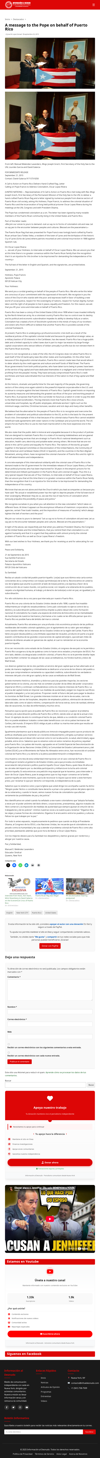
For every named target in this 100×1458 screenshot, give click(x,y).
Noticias (44, 1382)
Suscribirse (89, 1432)
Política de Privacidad (22, 1454)
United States (50, 913)
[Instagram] (20, 1407)
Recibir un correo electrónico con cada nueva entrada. (33, 1055)
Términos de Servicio (44, 1454)
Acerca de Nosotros (78, 1454)
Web (9, 1031)
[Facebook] (6, 1407)
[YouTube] (26, 1407)
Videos (44, 1401)
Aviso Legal (61, 1454)
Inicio (7, 19)
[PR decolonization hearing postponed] (80, 886)
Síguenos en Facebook (24, 1354)
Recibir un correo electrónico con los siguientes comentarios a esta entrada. (44, 1047)
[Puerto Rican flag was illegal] (49, 886)
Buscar (8, 1080)
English (9, 913)
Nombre (12, 1007)
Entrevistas (46, 1396)
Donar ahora (51, 1162)
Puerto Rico (36, 913)
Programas (46, 1391)
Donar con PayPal (50, 945)
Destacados (18, 19)
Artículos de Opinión (50, 1387)
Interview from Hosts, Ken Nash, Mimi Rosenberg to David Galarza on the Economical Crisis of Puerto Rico (19, 899)
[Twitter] (13, 1407)
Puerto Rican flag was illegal (47, 895)
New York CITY (22, 913)
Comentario (14, 977)
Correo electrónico (17, 1019)
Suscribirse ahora (51, 1334)
